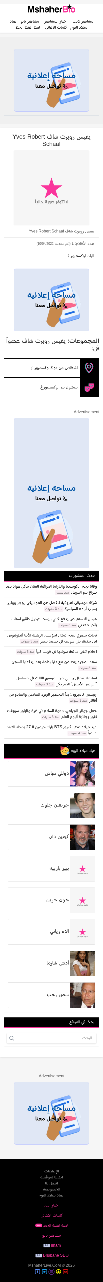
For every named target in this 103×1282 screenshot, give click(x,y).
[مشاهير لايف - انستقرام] (51, 1272)
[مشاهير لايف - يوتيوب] (65, 1272)
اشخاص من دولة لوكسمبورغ (54, 368)
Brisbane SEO (55, 1256)
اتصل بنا (51, 1183)
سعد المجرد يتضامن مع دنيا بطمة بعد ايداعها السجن (54, 662)
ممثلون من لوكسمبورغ (59, 387)
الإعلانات (51, 1171)
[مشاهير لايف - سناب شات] (59, 1272)
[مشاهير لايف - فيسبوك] (37, 1272)
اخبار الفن (52, 1206)
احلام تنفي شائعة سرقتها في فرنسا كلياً (66, 652)
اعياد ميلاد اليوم (51, 1195)
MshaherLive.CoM (44, 1266)
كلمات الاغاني (56, 28)
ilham (56, 1246)
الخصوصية (51, 1189)
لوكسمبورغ (77, 256)
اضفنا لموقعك (51, 1177)
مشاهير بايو (29, 22)
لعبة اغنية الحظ (28, 28)
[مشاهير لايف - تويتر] (45, 1272)
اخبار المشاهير (56, 22)
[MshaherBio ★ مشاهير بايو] (51, 10)
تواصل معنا (49, 86)
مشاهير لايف (83, 22)
